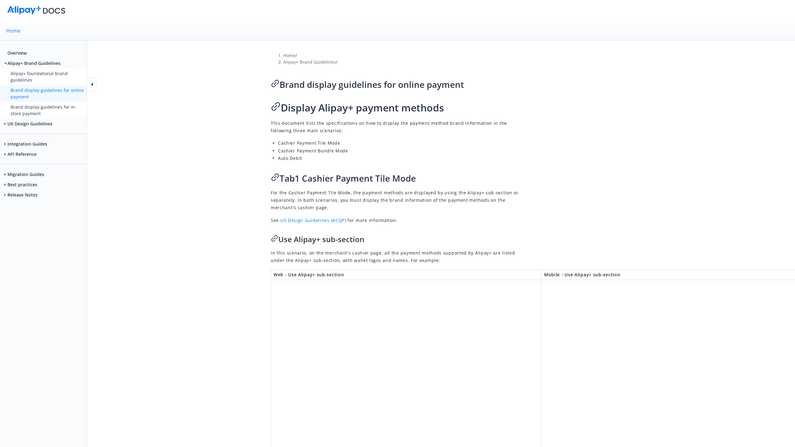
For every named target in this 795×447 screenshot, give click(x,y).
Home (13, 30)
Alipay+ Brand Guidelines (309, 62)
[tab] (397, 30)
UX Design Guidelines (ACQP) (313, 220)
